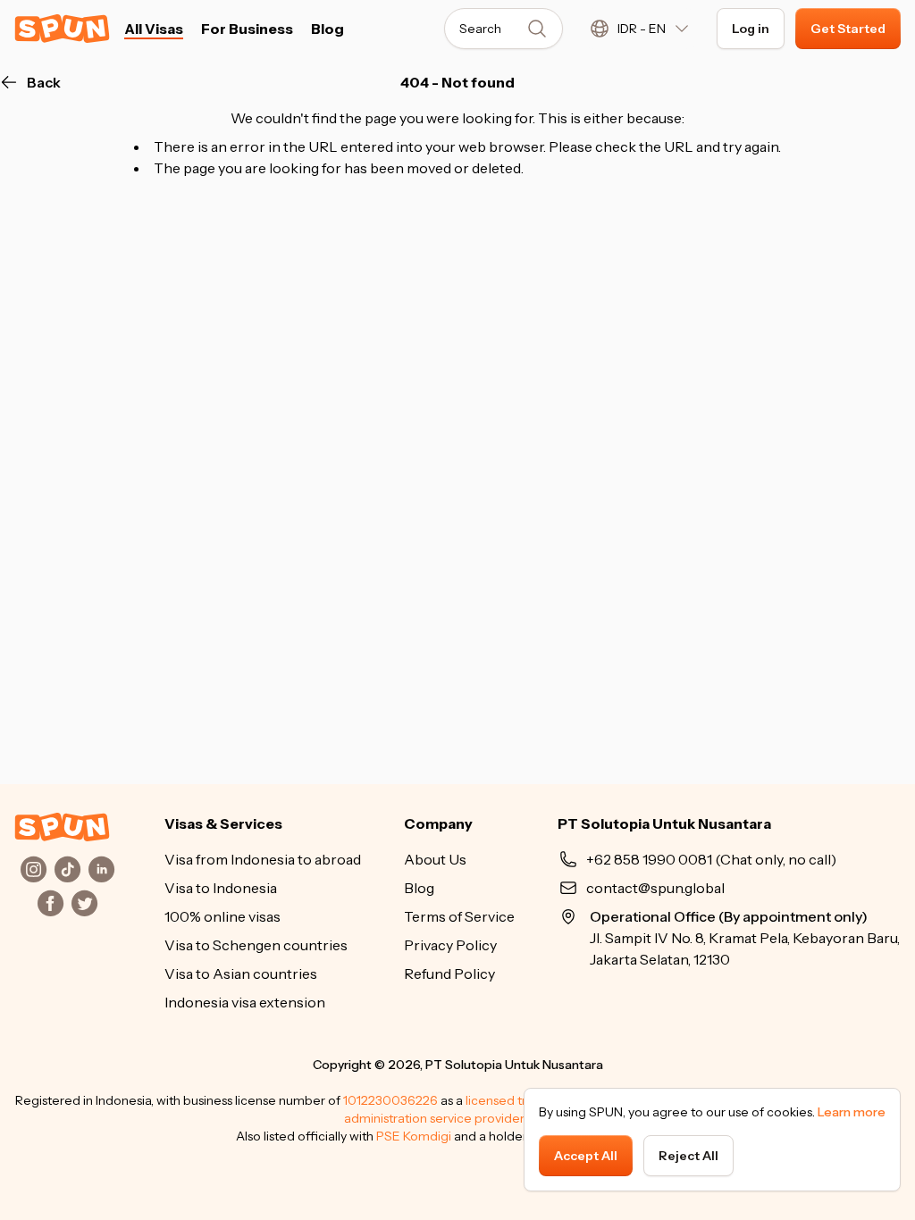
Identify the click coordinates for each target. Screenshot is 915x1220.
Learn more (852, 1112)
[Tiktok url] (68, 869)
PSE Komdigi (413, 1136)
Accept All (585, 1156)
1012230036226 (390, 1100)
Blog (327, 29)
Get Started (848, 29)
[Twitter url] (84, 903)
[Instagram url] (34, 869)
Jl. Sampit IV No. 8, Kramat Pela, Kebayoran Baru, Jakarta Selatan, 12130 (745, 937)
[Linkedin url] (101, 869)
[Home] (62, 827)
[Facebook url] (51, 903)
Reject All (688, 1156)
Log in (750, 29)
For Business (247, 29)
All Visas (153, 29)
